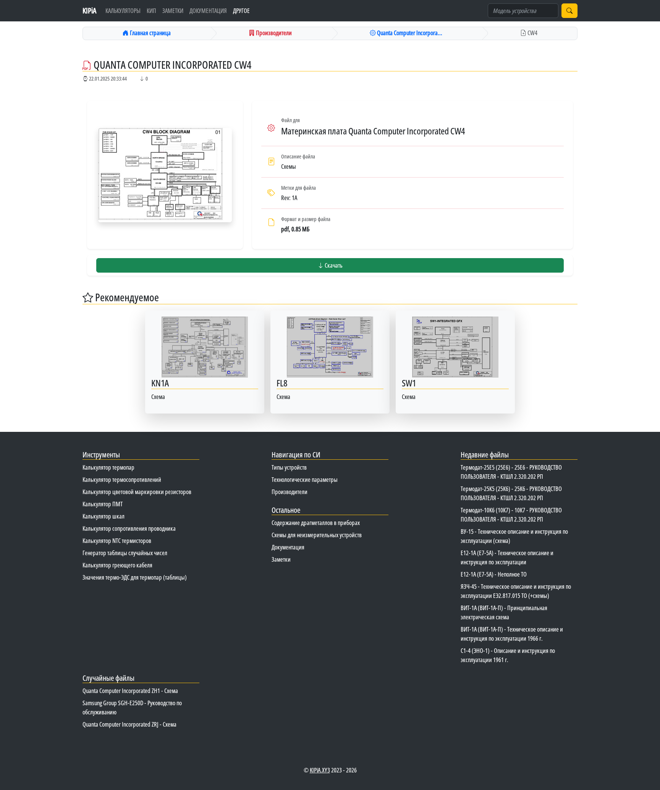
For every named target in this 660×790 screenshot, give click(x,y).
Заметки (172, 10)
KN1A (160, 382)
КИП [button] (151, 10)
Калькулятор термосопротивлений (121, 479)
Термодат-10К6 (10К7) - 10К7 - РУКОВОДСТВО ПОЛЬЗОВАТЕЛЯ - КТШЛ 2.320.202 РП (511, 514)
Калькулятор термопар (108, 467)
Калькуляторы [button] (123, 10)
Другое (241, 10)
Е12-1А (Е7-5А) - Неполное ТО (494, 574)
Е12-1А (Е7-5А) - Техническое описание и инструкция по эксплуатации (507, 557)
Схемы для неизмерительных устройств (317, 535)
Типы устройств (289, 467)
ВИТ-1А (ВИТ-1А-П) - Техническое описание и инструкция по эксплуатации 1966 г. (512, 634)
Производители (289, 492)
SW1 (409, 382)
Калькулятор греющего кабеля (117, 565)
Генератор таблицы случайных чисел (124, 553)
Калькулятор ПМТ (102, 504)
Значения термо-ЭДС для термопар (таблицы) (134, 577)
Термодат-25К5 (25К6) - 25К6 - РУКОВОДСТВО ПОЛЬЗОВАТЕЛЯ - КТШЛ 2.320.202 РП (511, 493)
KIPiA (89, 10)
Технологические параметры (305, 479)
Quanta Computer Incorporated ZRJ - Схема (129, 724)
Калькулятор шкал (103, 516)
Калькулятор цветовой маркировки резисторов (136, 492)
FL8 (282, 382)
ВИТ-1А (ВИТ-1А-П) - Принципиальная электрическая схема (504, 612)
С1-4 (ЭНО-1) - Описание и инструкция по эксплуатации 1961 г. (508, 655)
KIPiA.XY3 (320, 770)
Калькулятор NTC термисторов (116, 540)
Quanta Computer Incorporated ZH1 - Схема (130, 691)
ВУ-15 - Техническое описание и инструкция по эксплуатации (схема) (514, 536)
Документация (208, 10)
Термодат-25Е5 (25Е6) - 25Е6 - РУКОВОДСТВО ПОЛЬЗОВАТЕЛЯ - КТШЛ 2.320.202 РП (511, 472)
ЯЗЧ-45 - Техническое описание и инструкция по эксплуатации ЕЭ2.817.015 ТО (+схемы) (516, 591)
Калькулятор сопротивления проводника (129, 528)
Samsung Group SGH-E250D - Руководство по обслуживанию (132, 707)
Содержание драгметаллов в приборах (316, 523)
